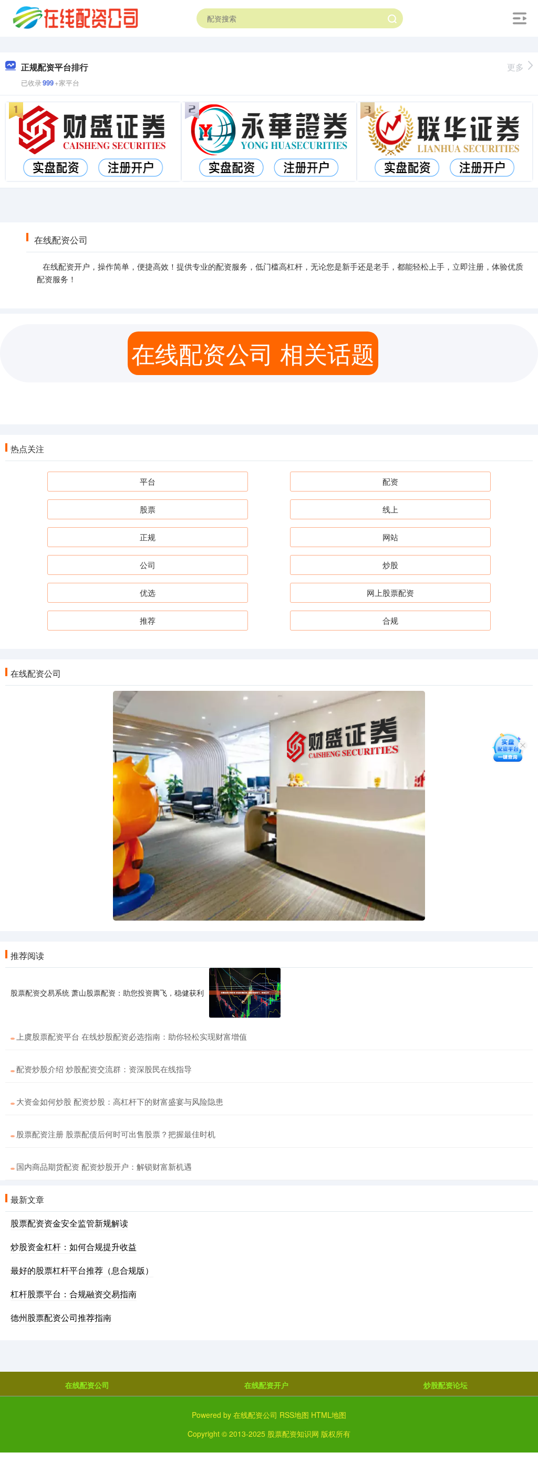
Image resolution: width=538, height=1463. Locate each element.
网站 (390, 536)
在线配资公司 (87, 1385)
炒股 (390, 564)
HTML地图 (328, 1414)
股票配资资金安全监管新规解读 (69, 1223)
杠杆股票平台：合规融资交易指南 (74, 1294)
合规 (390, 620)
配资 (390, 481)
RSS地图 (294, 1414)
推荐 (148, 620)
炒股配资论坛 (445, 1385)
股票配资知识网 (293, 1433)
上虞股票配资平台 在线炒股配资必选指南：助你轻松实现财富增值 (131, 1036)
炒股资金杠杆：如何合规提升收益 (74, 1247)
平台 (148, 481)
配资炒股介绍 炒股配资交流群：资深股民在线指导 (104, 1068)
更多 (515, 67)
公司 (148, 564)
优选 (148, 592)
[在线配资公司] (75, 17)
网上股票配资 (390, 592)
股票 (148, 509)
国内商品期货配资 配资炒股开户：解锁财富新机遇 (104, 1166)
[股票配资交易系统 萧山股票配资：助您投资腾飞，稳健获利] (245, 993)
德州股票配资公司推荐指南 (61, 1317)
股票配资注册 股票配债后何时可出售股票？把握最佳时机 (115, 1133)
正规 (148, 536)
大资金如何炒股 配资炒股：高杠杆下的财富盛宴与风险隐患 (119, 1101)
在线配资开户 (266, 1385)
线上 (390, 509)
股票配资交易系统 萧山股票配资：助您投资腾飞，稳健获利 (107, 992)
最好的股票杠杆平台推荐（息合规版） (82, 1270)
